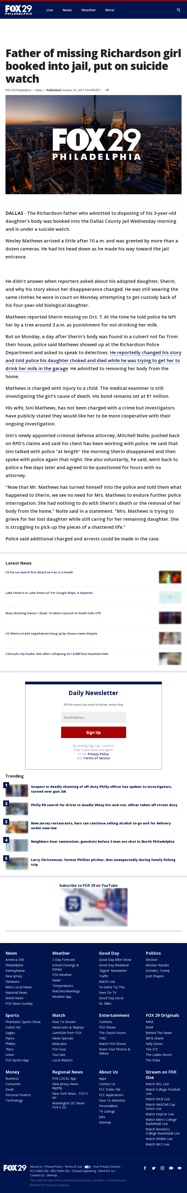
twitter (153, 1168)
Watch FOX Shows (112, 1044)
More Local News (18, 987)
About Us (108, 1072)
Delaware (12, 981)
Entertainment (114, 1015)
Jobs (102, 1117)
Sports (12, 1015)
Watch (58, 1015)
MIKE (149, 1022)
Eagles (10, 1033)
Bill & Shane (155, 1038)
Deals (9, 1089)
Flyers (9, 1038)
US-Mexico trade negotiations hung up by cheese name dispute (51, 633)
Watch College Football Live (163, 1091)
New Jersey (13, 976)
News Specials (62, 1038)
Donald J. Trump (158, 970)
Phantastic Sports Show (23, 1022)
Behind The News (159, 1033)
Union (9, 1054)
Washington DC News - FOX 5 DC (69, 1105)
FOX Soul (59, 1049)
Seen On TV (107, 992)
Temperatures (62, 985)
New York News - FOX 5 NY (70, 1095)
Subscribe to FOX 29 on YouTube (88, 885)
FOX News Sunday (19, 1003)
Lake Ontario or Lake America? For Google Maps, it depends (49, 593)
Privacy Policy (98, 754)
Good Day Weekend (114, 965)
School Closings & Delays (65, 967)
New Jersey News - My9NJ (66, 1086)
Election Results (157, 965)
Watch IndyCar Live (160, 1114)
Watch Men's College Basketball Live (161, 1121)
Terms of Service (96, 758)
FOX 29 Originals (162, 1015)
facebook (145, 1168)
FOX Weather (62, 974)
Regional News (67, 1072)
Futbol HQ (13, 1027)
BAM (149, 1027)
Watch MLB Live (158, 1099)
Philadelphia (14, 965)
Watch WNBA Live (159, 1139)
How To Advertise (112, 1100)
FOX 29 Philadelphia (18, 90)
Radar (56, 980)
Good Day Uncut (111, 998)
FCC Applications (111, 1095)
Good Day (109, 953)
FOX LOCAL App (64, 1078)
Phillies (10, 1044)
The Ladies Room (159, 1054)
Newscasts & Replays (68, 1027)
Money (12, 1072)
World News (14, 998)
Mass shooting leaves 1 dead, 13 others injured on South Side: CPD (53, 613)
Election (151, 959)
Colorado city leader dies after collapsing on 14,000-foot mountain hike (56, 654)
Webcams (59, 1044)
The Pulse (153, 1060)
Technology (14, 1100)
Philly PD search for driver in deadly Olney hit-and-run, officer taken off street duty (104, 805)
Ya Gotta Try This (112, 987)
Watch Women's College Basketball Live (163, 1131)
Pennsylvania (15, 970)
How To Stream (64, 1022)
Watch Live (107, 981)
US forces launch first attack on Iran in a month (39, 572)
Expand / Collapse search (179, 10)
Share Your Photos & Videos (114, 1051)
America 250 (14, 959)
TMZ (102, 1038)
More (109, 10)
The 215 (152, 1049)
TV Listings (107, 1111)
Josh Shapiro (155, 976)
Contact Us (107, 1084)
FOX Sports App (17, 1060)
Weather (61, 953)
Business (12, 1078)
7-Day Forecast (63, 959)
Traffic (104, 976)
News (38, 90)
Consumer (13, 1084)
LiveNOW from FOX (66, 1033)
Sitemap (105, 1122)
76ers (9, 1049)
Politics (153, 953)
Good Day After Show (115, 959)
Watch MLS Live (157, 1144)
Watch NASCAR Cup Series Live (160, 1106)
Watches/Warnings (66, 991)
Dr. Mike (105, 1003)
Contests (105, 1022)
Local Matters (62, 1060)
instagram (162, 1168)
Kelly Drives (154, 1044)
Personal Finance (18, 1095)
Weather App (61, 996)
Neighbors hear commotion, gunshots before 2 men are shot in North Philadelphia (102, 841)
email (179, 1168)
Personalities (108, 1106)
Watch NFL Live (157, 1084)
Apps (102, 1078)
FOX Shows (107, 1027)
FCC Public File (109, 1089)
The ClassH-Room (112, 1033)
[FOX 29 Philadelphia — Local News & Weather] (20, 9)
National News (16, 992)
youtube (171, 1168)
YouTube (58, 1054)
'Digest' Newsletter (113, 970)
